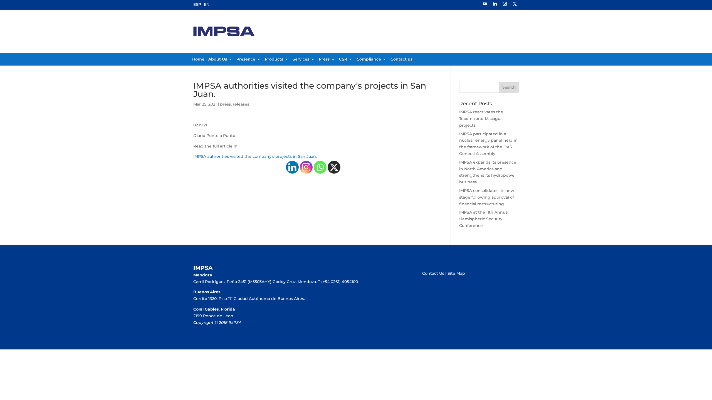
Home (198, 59)
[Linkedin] (292, 167)
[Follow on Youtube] (485, 4)
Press (324, 59)
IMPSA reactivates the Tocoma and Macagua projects (481, 118)
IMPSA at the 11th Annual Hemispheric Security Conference (484, 219)
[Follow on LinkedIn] (495, 4)
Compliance (369, 59)
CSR (343, 59)
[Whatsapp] (320, 167)
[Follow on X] (515, 4)
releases (241, 104)
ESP (197, 4)
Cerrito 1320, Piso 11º (213, 298)
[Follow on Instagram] (505, 4)
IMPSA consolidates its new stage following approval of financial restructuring (486, 197)
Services (301, 59)
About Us (217, 59)
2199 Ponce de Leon (213, 315)
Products (274, 59)
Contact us (401, 59)
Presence (245, 59)
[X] (334, 167)
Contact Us (433, 273)
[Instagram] (306, 167)
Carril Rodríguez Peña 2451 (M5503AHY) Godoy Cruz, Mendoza (254, 281)
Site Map (456, 273)
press (225, 104)
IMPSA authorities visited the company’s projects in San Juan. (255, 156)
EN (206, 4)
